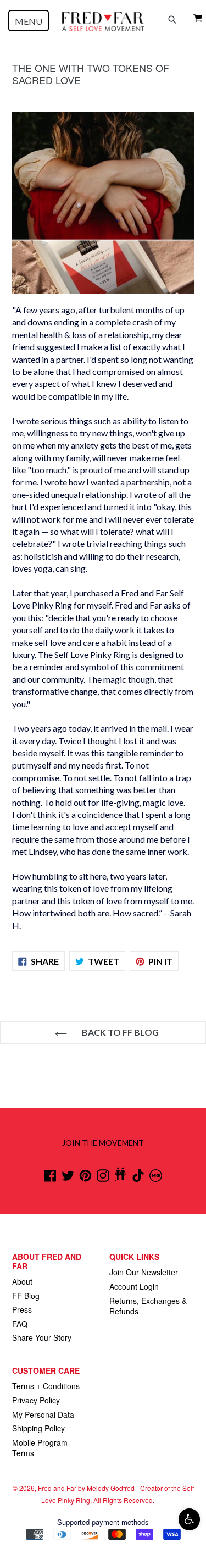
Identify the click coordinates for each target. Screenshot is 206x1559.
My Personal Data (43, 1414)
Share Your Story (41, 1337)
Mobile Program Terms (40, 1448)
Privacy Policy (36, 1400)
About (22, 1281)
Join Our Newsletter (143, 1272)
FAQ (19, 1323)
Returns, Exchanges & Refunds (148, 1306)
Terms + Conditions (46, 1385)
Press (22, 1309)
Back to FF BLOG (119, 1032)
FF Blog (26, 1295)
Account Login (134, 1286)
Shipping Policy (38, 1428)
